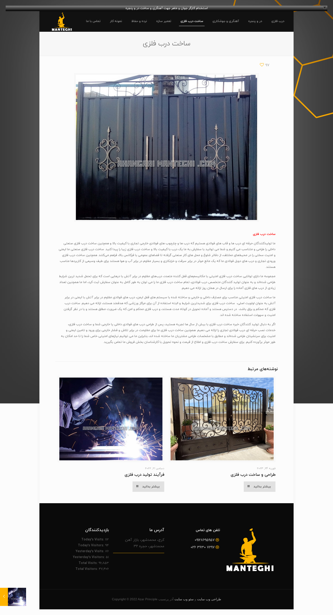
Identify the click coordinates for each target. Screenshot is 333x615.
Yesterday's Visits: (90, 551)
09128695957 (205, 540)
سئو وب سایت (184, 599)
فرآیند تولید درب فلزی (144, 475)
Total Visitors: (87, 569)
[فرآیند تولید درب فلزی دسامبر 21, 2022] (13, 597)
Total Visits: (89, 563)
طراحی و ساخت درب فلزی (253, 475)
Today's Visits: (93, 539)
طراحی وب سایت (209, 599)
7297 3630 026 (203, 547)
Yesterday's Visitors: (89, 557)
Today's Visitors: (91, 545)
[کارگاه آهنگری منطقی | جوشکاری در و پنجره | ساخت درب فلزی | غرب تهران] (61, 21)
